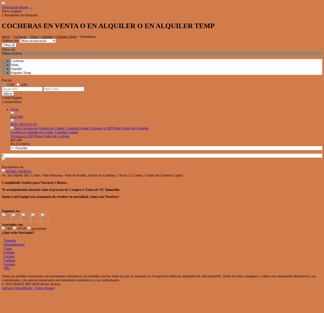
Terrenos (10, 240)
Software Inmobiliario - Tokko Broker (28, 288)
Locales (9, 256)
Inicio (6, 37)
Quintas (9, 252)
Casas (8, 248)
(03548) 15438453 (18, 171)
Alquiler (47, 37)
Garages (9, 264)
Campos (9, 260)
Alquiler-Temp (66, 37)
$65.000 (20, 144)
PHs (7, 268)
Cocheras (19, 37)
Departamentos (14, 244)
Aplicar (8, 93)
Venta (34, 37)
